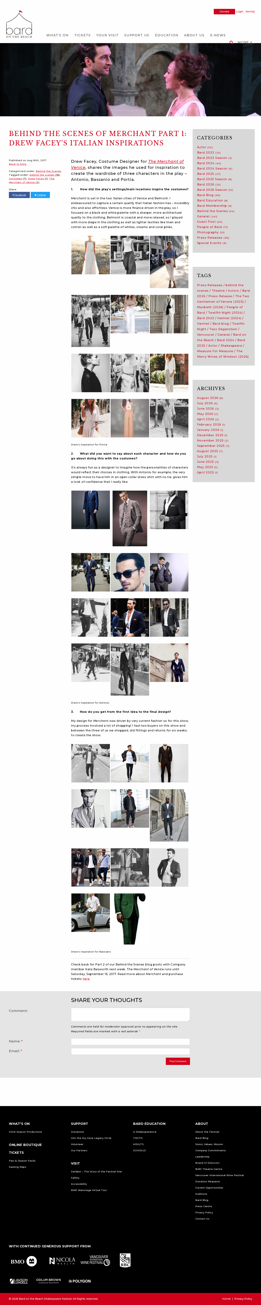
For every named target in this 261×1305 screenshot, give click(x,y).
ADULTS (138, 1144)
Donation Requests (207, 1181)
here (86, 979)
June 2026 (208, 408)
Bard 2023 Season (214, 158)
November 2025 (213, 440)
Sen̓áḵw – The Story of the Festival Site (96, 1171)
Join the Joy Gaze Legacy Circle (91, 1138)
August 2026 (210, 398)
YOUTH (138, 1138)
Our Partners (79, 1150)
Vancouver (205, 334)
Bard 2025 (209, 174)
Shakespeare (231, 345)
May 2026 (207, 414)
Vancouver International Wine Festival (219, 1175)
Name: (14, 1041)
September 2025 (213, 446)
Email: (14, 1051)
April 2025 (207, 472)
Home (226, 1298)
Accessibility (79, 1183)
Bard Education (212, 200)
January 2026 (210, 430)
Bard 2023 (209, 152)
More (244, 42)
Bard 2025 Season (214, 179)
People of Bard (212, 227)
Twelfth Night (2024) (225, 312)
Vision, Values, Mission (209, 1144)
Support (79, 1123)
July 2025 (207, 456)
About (201, 1123)
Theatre (218, 290)
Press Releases (213, 237)
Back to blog (17, 164)
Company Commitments (210, 1150)
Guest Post (209, 221)
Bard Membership (214, 205)
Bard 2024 (209, 163)
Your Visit (107, 35)
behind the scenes (45, 174)
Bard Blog (209, 195)
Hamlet (203, 323)
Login (239, 11)
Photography (211, 232)
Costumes (17, 178)
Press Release (220, 296)
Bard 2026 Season (215, 189)
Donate (224, 11)
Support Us (136, 35)
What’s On (57, 35)
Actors (233, 290)
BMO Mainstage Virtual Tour (89, 1190)
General (207, 216)
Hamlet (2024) (229, 318)
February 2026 (211, 424)
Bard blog (221, 323)
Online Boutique (25, 1144)
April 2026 (208, 419)
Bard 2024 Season (214, 168)
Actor (205, 147)
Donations (77, 1131)
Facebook (20, 195)
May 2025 (207, 467)
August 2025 (210, 451)
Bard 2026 (209, 184)
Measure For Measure (215, 351)
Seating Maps (17, 1166)
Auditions (201, 1193)
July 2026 (207, 403)
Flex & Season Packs (22, 1160)
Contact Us (202, 1218)
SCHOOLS (139, 1150)
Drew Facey (38, 178)
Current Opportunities (209, 1187)
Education (166, 35)
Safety (75, 1177)
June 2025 (208, 461)
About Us (194, 35)
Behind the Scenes (48, 171)
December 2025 (212, 435)
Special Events (211, 243)
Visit (75, 1163)
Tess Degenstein (223, 329)
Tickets (82, 35)
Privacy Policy (204, 1212)
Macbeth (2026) (210, 307)
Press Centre (203, 1206)
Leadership (202, 1156)
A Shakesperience (144, 1131)
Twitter (41, 195)
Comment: (18, 1011)
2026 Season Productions (25, 1131)
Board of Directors (207, 1162)
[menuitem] (58, 35)
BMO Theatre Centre (208, 1169)
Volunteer (77, 1144)
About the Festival (207, 1131)
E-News (218, 35)
